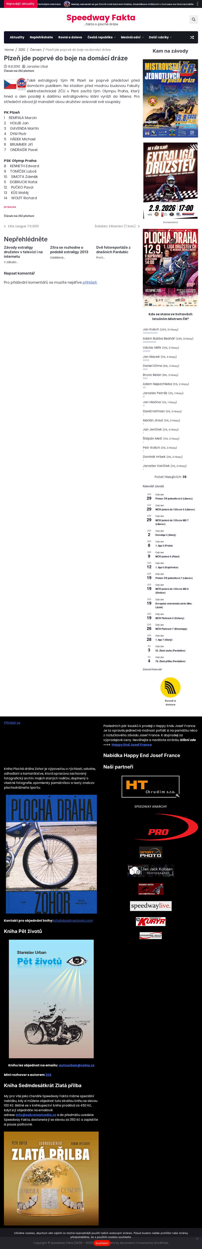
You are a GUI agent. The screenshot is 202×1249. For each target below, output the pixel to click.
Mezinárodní (131, 37)
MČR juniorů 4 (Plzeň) (167, 556)
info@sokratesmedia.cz (36, 1115)
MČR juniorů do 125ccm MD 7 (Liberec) (172, 522)
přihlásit (90, 282)
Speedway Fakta (101, 17)
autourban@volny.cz (76, 1065)
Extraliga (10, 207)
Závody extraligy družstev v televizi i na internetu (23, 252)
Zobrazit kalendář (152, 669)
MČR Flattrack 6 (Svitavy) (169, 618)
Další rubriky (159, 37)
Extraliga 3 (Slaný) (165, 535)
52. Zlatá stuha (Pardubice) (170, 650)
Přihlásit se (12, 722)
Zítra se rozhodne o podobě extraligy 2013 (69, 249)
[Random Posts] (192, 37)
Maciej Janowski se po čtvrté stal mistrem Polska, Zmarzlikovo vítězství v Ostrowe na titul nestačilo (118, 4)
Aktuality (17, 37)
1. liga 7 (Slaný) (163, 639)
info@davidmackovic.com (73, 920)
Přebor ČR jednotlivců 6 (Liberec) (174, 498)
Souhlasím (101, 1243)
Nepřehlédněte (41, 37)
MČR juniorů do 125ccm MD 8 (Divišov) (172, 590)
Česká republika (100, 37)
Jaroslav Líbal (37, 66)
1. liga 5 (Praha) (164, 545)
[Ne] (197, 1239)
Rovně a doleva (70, 37)
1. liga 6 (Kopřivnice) (166, 567)
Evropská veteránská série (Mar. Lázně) (173, 605)
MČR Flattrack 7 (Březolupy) (171, 629)
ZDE (48, 1074)
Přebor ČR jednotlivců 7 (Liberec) (174, 578)
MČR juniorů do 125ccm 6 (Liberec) (175, 509)
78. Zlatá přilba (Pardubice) (170, 661)
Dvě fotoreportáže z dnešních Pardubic (113, 249)
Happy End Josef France (132, 744)
